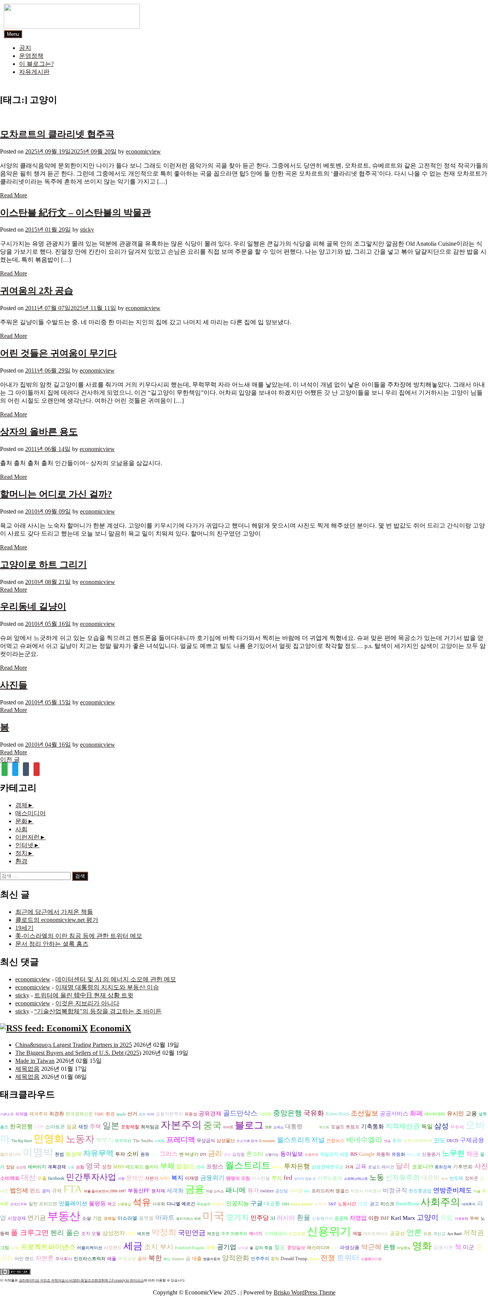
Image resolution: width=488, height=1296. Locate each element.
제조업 (213, 1234)
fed (288, 1177)
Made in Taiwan (35, 1061)
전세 (200, 1167)
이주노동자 (330, 1178)
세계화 (175, 1190)
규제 (57, 1191)
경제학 (311, 1127)
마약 (150, 1114)
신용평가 (431, 1154)
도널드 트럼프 (345, 1127)
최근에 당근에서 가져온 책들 (54, 912)
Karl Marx (403, 1218)
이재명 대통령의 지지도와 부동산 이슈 (107, 987)
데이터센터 (434, 1114)
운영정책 (31, 56)
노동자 (80, 1139)
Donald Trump (294, 1258)
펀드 (35, 1191)
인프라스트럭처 (90, 1258)
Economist (267, 1141)
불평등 (97, 1203)
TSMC (99, 1114)
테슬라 (218, 1204)
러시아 (286, 1217)
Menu (13, 34)
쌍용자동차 (211, 1259)
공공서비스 (394, 1113)
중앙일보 (296, 1247)
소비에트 (10, 1178)
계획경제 (57, 1167)
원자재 (158, 1191)
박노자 (314, 1259)
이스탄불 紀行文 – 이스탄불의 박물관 (75, 213)
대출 (197, 1258)
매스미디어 (30, 813)
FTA (72, 1189)
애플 (111, 1258)
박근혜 (371, 1247)
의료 (363, 1203)
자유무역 (98, 1153)
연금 (387, 1141)
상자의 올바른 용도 (39, 432)
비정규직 (395, 1190)
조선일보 (364, 1113)
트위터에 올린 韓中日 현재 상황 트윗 (83, 995)
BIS (354, 1154)
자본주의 (181, 1125)
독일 (427, 1126)
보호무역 (311, 1155)
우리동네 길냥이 (33, 606)
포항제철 (130, 1127)
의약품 (21, 1114)
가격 (349, 1167)
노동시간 (347, 1204)
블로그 (249, 1125)
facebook (56, 1178)
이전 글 (10, 759)
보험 (80, 1167)
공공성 (397, 1233)
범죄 (142, 1114)
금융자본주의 (169, 1114)
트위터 (348, 1257)
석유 (142, 1202)
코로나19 (422, 1167)
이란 (373, 1218)
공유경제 (210, 1113)
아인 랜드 (24, 1258)
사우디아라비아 (417, 1141)
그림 (4, 1247)
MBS (118, 1167)
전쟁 (328, 1258)
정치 (21, 853)
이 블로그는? (36, 64)
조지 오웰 (91, 1233)
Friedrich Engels (189, 1248)
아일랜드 (404, 1248)
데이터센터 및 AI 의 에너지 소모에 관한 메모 (115, 979)
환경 (21, 861)
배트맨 (143, 1234)
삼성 (441, 1126)
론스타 (254, 1153)
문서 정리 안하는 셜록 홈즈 (51, 944)
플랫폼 (146, 1218)
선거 (132, 1114)
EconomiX (110, 1028)
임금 (72, 1127)
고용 (471, 1113)
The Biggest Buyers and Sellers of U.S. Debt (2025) (78, 1053)
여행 (121, 1179)
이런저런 (27, 837)
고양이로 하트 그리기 (43, 565)
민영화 (49, 1138)
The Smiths (143, 1141)
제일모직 (329, 1154)
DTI (203, 1155)
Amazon (178, 1259)
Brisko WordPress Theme (305, 1292)
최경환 (56, 1114)
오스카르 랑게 (247, 1141)
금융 (194, 1189)
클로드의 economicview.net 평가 (56, 920)
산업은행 (297, 1234)
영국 (93, 1166)
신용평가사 (322, 1218)
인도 (439, 1140)
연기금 (36, 1217)
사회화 (159, 1141)
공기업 (226, 1247)
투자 (120, 1154)
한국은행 (21, 1126)
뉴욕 (15, 1248)
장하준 (471, 1178)
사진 (481, 1166)
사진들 (13, 685)
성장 (107, 1167)
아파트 (165, 1217)
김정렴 (238, 1154)
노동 (376, 1177)
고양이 (427, 1217)
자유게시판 (34, 72)
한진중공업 (420, 1191)
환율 (303, 1217)
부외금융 (127, 1258)
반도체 (456, 1178)
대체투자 (468, 1204)
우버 (474, 1218)
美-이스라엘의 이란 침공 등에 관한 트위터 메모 (78, 936)
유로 (427, 1234)
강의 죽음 (264, 1248)
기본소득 (7, 1114)
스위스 (278, 1127)
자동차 (383, 1154)
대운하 (430, 1177)
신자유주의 (402, 1177)
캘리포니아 (10, 1154)
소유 (334, 1248)
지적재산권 (402, 1126)
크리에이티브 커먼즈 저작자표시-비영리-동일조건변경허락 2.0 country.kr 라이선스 (81, 1280)
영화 (422, 1245)
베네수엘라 (364, 1140)
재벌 (357, 1233)
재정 (83, 1127)
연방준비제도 (452, 1190)
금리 (215, 1153)
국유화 (313, 1113)
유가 (253, 1190)
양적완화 (235, 1258)
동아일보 (291, 1153)
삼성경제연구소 (327, 1167)
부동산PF (139, 1191)
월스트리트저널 (301, 1140)
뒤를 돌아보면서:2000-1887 (105, 1191)
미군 (468, 1247)
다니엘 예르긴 (181, 1203)
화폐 (416, 1113)
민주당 (259, 1217)
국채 (210, 1247)
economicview (143, 151)
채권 (472, 1153)
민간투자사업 (91, 1177)
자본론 (44, 1258)
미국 (213, 1216)
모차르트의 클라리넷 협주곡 (57, 134)
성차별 (243, 1248)
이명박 (37, 1152)
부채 (167, 1166)
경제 (21, 805)
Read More (13, 195)
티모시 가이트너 (366, 1191)
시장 (344, 1154)
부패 (154, 1155)
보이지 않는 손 (305, 1179)
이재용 (265, 1114)
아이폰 (296, 1191)
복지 (177, 1177)
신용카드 (272, 1155)
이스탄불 (261, 1178)
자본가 (152, 1178)
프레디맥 (180, 1140)
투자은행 (297, 1166)
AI (272, 1218)
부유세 (457, 1127)
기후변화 (463, 1167)
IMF (384, 1218)
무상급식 (206, 1140)
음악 (142, 1258)
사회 (21, 829)
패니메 (235, 1190)
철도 (280, 1247)
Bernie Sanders (302, 1204)
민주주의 (260, 1258)
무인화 (324, 1127)
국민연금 (191, 1233)
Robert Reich (337, 1114)
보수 (444, 1179)
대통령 (293, 1126)
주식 (276, 1178)
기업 (97, 1218)
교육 (360, 1166)
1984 (285, 1204)
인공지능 (237, 1203)
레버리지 (37, 1167)
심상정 (21, 1167)
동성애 (74, 1154)
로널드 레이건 (381, 1167)
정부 (131, 1233)
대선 (28, 1177)
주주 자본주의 (234, 1234)
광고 (374, 1203)
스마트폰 (55, 1127)
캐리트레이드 (375, 1234)
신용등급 (124, 1204)
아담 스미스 (215, 1191)
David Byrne (407, 1203)
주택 (95, 1126)
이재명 (192, 1178)
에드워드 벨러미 (142, 1167)
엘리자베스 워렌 (188, 1219)
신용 (70, 1167)
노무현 (453, 1153)
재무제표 (123, 1141)
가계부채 (461, 1219)
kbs (307, 1191)
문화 (21, 821)
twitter (267, 1191)
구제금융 (472, 1140)
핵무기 (104, 1140)
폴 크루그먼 (30, 1233)
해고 (112, 1204)
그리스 (168, 1153)
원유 (144, 1154)
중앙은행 (287, 1113)
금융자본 (443, 1247)
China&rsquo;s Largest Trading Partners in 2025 (73, 1045)
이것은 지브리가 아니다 (87, 1003)
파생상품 (350, 1247)
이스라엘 (127, 1218)
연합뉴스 (335, 1140)
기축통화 (372, 1126)
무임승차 (203, 1204)
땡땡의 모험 (238, 1178)
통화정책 (443, 1167)
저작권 (473, 1233)
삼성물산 (226, 1140)
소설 (86, 1218)
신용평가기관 (371, 1259)
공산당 (281, 1191)
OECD (452, 1141)
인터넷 (24, 845)
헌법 (59, 1154)
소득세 (320, 1204)
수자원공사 (275, 1233)
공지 (25, 48)
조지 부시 (158, 1247)
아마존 (228, 1127)
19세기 (24, 928)
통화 (396, 1140)
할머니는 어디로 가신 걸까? (56, 494)
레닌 (167, 1259)
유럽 (446, 1217)
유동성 (191, 1114)
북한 (155, 1258)
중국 (212, 1125)
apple (121, 1114)
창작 (275, 1259)
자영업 (358, 1218)
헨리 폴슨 (65, 1233)
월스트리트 (248, 1165)
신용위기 (329, 1231)
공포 (227, 1155)
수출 (42, 1178)
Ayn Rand (454, 1234)
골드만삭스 (240, 1113)
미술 (477, 1191)
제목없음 (27, 1069)
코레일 (109, 1218)
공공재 (341, 1218)
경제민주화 (18, 1204)
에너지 (256, 1233)
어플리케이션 (89, 1248)
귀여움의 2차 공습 (36, 291)
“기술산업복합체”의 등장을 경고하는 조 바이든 (98, 1011)
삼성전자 (113, 1233)
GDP (39, 1127)
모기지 (237, 1217)
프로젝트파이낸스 (48, 1247)
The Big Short (21, 1141)
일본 (111, 1125)
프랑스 (214, 1166)
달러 (403, 1166)
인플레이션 (73, 1203)
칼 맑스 (185, 1166)
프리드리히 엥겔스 (330, 1191)
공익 (46, 1191)
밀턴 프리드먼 (43, 1204)
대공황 (272, 1203)
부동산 (63, 1216)
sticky (87, 229)
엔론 (268, 1127)
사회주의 (440, 1202)
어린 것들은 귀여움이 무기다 (58, 353)
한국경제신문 (79, 1114)
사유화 (158, 1204)
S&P (332, 1204)
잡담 (10, 1167)
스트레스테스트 (356, 1179)
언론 (414, 1232)
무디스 (277, 1167)
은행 (389, 1247)
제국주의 (38, 1114)
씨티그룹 (414, 1155)
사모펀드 (113, 1247)
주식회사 (63, 1259)
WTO (165, 1178)
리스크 (387, 1203)
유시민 (455, 1113)
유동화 (398, 1154)
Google (367, 1154)
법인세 (19, 1190)
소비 (133, 1153)
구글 (256, 1203)
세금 (133, 1245)
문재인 (134, 1178)
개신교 (439, 1234)
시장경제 (17, 1218)
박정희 (164, 1232)
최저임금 (150, 1127)
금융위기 (212, 1177)
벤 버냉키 (189, 1154)
